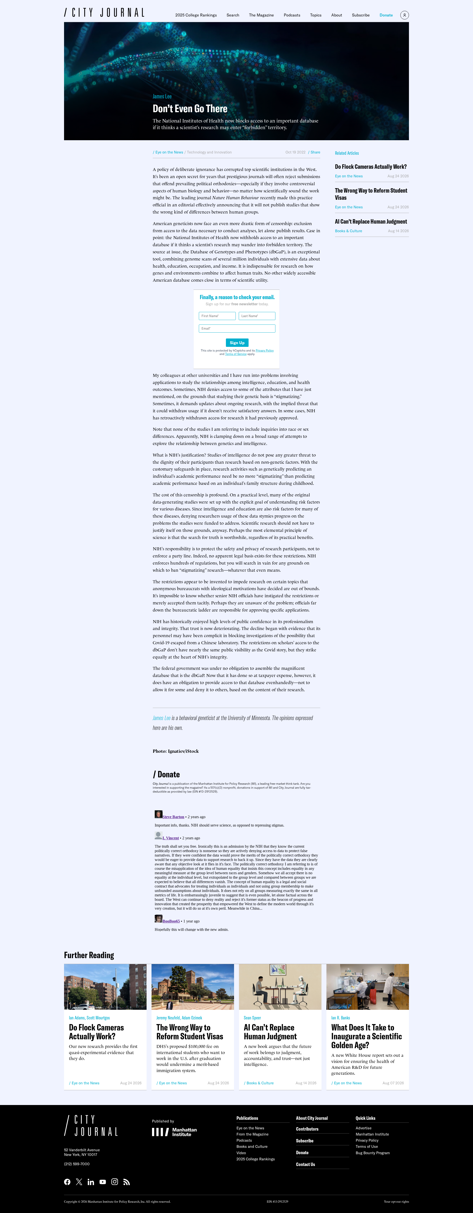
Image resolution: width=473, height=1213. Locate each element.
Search (233, 15)
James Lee (162, 96)
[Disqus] (236, 869)
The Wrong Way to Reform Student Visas (371, 194)
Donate (386, 15)
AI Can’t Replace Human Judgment (371, 221)
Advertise (364, 1128)
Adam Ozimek (192, 1017)
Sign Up (237, 342)
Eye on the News (86, 1083)
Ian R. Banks (340, 1017)
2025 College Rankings (196, 15)
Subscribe (361, 15)
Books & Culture (260, 1083)
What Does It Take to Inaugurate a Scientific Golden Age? (366, 1036)
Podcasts (292, 15)
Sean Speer (252, 1017)
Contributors (307, 1129)
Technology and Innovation (209, 152)
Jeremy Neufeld (168, 1017)
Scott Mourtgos (98, 1017)
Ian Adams (77, 1017)
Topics (315, 15)
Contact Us (305, 1164)
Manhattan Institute (372, 1134)
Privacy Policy (265, 350)
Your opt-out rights (396, 1201)
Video (241, 1153)
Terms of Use (367, 1146)
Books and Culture (252, 1146)
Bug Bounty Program (373, 1153)
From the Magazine (252, 1134)
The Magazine (261, 15)
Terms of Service (236, 354)
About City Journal (312, 1118)
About (336, 15)
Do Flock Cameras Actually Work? (371, 166)
